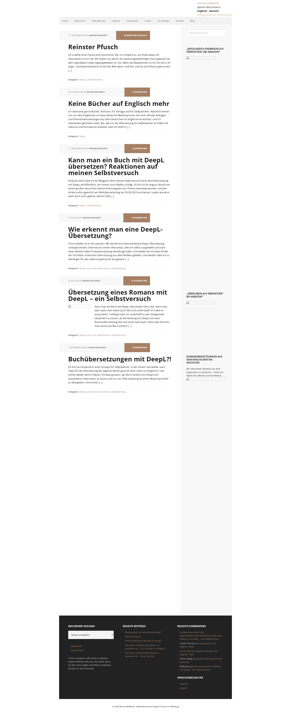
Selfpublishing (94, 205)
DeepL (82, 79)
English (183, 688)
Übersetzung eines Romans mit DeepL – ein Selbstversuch (117, 295)
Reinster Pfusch (93, 46)
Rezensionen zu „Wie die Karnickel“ (143, 632)
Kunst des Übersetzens (98, 268)
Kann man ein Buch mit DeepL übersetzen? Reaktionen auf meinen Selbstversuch (116, 166)
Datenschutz (77, 650)
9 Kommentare (139, 347)
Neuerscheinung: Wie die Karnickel (143, 640)
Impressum (76, 646)
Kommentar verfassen (135, 35)
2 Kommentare (139, 148)
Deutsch (184, 683)
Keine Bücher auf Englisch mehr (118, 103)
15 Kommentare (139, 280)
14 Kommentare (139, 217)
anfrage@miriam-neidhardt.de (214, 15)
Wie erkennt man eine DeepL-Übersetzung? (115, 232)
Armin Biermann (188, 651)
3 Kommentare (139, 92)
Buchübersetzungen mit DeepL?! (119, 359)
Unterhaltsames (95, 79)
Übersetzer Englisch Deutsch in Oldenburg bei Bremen (83, 8)
